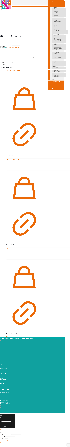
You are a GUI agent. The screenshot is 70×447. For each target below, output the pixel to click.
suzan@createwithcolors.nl (4, 392)
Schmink (1, 378)
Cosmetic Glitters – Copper (12, 244)
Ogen (5, 47)
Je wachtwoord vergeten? (4, 440)
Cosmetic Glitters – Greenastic (12, 155)
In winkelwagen (3, 46)
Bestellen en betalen (4, 368)
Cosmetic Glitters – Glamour (12, 333)
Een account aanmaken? (4, 442)
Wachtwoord (2, 436)
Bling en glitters (3, 380)
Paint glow (2, 383)
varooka (19, 47)
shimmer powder (14, 47)
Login (6, 438)
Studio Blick (62, 414)
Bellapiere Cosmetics (3, 379)
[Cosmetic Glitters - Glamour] (24, 253)
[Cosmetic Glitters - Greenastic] (24, 75)
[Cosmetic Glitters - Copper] (24, 164)
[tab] (33, 50)
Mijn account (4, 427)
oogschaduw (10, 47)
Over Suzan (4, 426)
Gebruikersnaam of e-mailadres (5, 434)
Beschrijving (4, 50)
